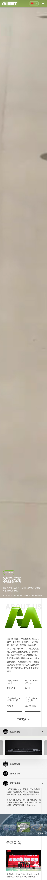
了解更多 (21, 719)
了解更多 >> (41, 833)
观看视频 (9, 572)
